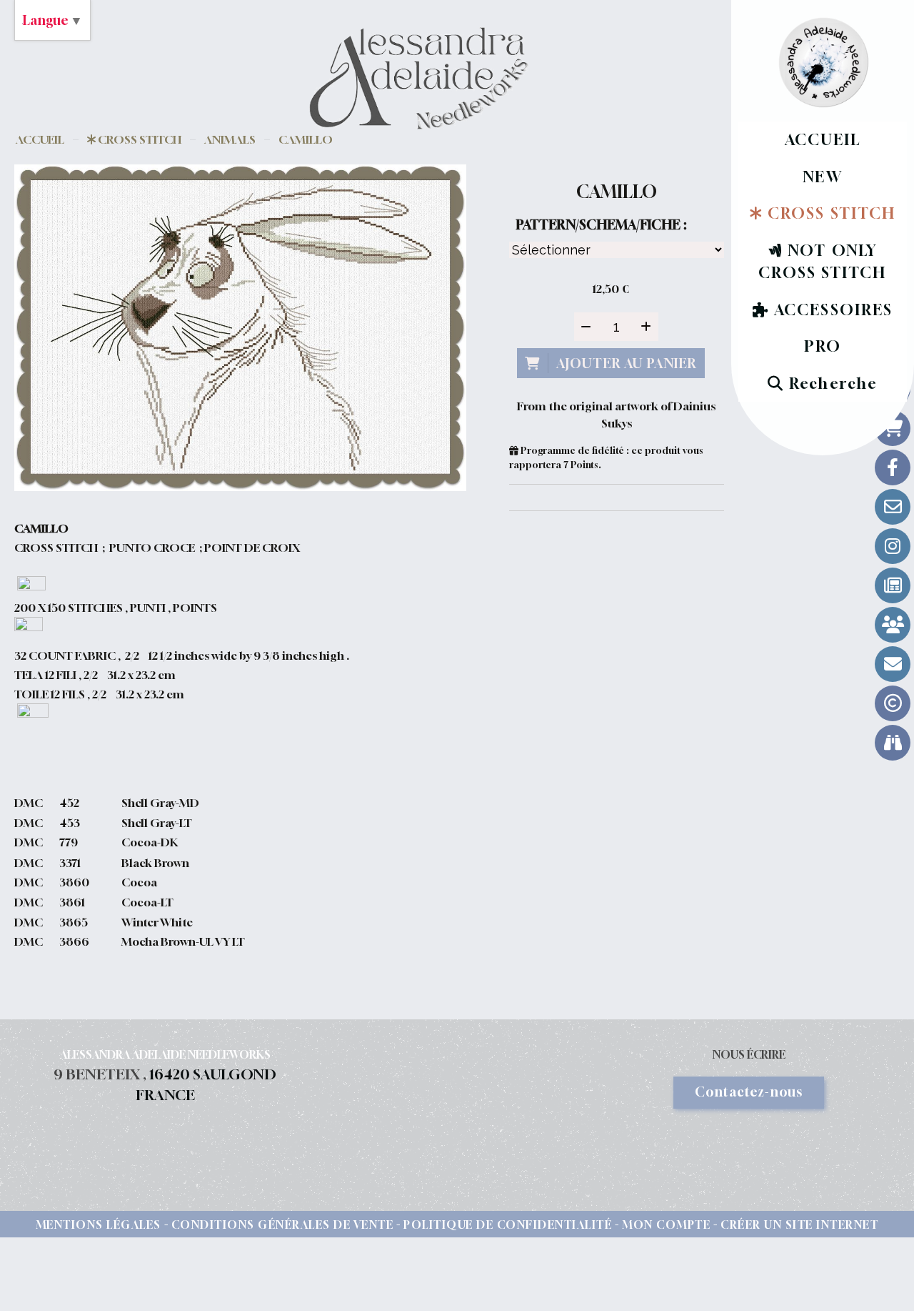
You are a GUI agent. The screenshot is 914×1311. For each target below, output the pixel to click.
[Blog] (892, 585)
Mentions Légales (98, 1224)
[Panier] (892, 428)
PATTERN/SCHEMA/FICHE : (601, 224)
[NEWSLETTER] (892, 664)
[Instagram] (892, 546)
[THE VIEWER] (892, 743)
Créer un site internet (799, 1224)
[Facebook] (892, 467)
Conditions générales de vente (282, 1224)
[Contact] (892, 507)
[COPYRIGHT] (892, 703)
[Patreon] (892, 625)
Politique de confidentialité (507, 1224)
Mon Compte (666, 1224)
